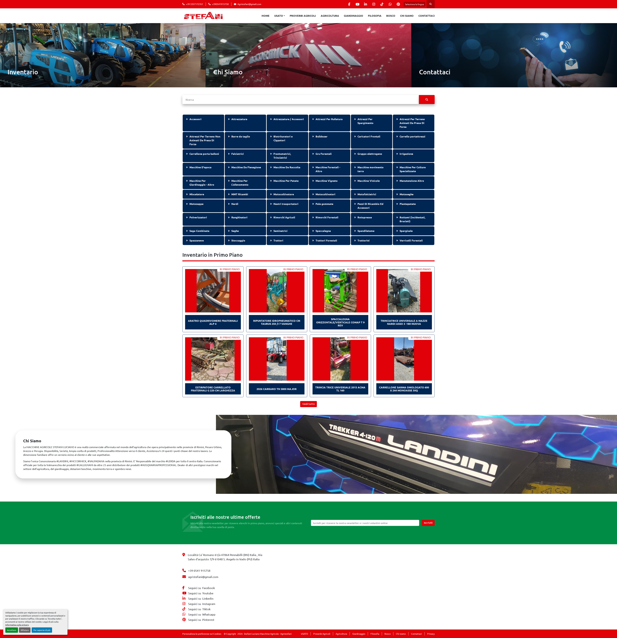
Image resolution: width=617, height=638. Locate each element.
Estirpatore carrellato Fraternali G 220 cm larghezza (213, 389)
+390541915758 (220, 4)
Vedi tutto (308, 404)
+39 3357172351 (194, 4)
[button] (279, 16)
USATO (278, 15)
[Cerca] (427, 99)
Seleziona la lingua (414, 4)
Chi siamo (407, 15)
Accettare (11, 630)
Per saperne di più (41, 630)
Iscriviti (428, 523)
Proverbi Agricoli (303, 15)
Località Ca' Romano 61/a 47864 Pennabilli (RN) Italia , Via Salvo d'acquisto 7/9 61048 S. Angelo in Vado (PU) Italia (225, 557)
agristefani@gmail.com (203, 576)
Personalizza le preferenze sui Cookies (201, 633)
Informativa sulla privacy (17, 624)
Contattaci (426, 15)
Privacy (431, 633)
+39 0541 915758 (199, 570)
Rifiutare (25, 630)
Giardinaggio (353, 15)
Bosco (390, 15)
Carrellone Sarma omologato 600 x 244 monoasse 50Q (404, 389)
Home (265, 15)
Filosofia (374, 15)
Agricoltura (330, 15)
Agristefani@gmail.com (249, 4)
